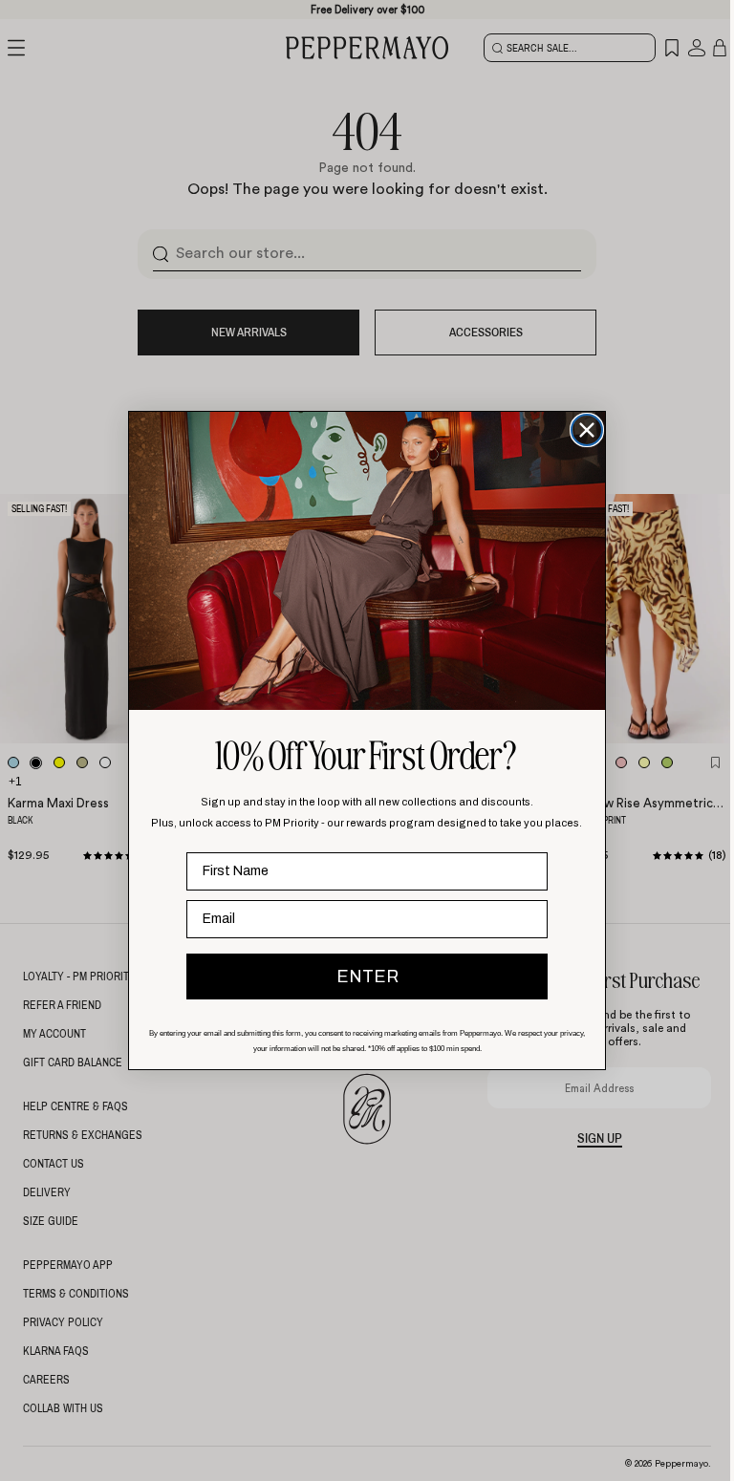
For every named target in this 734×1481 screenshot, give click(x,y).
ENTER (367, 976)
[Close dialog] (587, 430)
